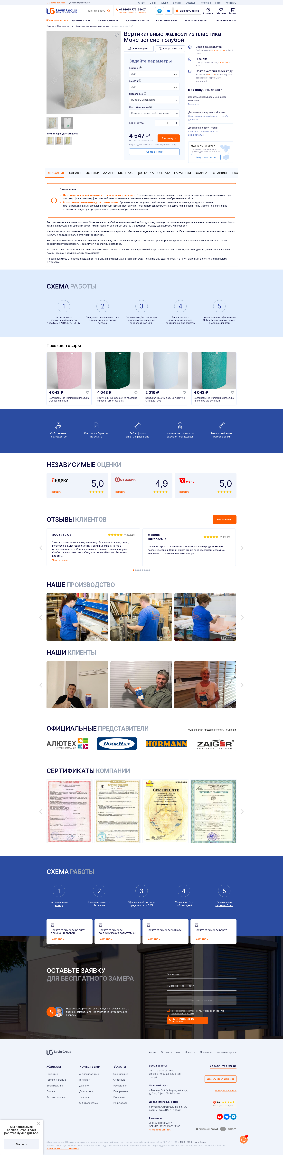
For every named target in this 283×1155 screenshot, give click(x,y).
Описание (56, 173)
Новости (190, 1052)
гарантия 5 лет (224, 905)
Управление (136, 93)
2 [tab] (135, 570)
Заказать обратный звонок (220, 1079)
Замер (108, 173)
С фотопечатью (88, 1102)
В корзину (168, 138)
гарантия (223, 62)
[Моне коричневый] (59, 141)
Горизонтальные (56, 1079)
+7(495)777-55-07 (69, 323)
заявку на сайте (60, 320)
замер (103, 902)
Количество (136, 123)
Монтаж (125, 173)
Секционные (120, 1074)
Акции (164, 2)
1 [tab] (133, 570)
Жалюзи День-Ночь (107, 20)
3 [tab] (137, 570)
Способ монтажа (139, 107)
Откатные (119, 1079)
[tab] (55, 173)
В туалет (84, 1079)
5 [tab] (140, 570)
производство (218, 50)
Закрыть (21, 1144)
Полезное (205, 2)
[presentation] (154, 74)
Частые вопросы (226, 1052)
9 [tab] (148, 570)
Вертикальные (55, 1085)
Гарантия (182, 173)
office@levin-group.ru (225, 1090)
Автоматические (56, 1097)
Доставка (145, 173)
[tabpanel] (84, 73)
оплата (211, 74)
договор (150, 902)
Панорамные (120, 1091)
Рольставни (89, 1066)
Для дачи (84, 1097)
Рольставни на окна (166, 20)
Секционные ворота (225, 20)
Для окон (84, 1085)
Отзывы (220, 173)
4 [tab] (139, 570)
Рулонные (52, 1074)
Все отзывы (224, 519)
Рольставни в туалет (196, 20)
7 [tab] (144, 570)
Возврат (202, 173)
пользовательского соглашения (63, 1148)
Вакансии (166, 1130)
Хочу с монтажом (206, 157)
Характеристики (84, 173)
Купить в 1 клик (154, 151)
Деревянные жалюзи (137, 20)
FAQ (235, 173)
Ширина (133, 68)
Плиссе (51, 1091)
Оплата (163, 173)
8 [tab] (146, 570)
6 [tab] (142, 570)
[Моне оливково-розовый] (51, 141)
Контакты (231, 2)
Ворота (119, 1066)
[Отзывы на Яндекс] (224, 1104)
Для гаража (86, 1091)
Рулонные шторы (81, 20)
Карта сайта (155, 1130)
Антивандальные (89, 1074)
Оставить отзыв (170, 1052)
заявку (59, 905)
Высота (133, 80)
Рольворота (120, 1102)
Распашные (120, 1085)
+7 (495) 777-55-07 (132, 9)
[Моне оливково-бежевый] (68, 141)
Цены (153, 2)
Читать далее (60, 560)
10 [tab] (149, 570)
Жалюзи (54, 1066)
